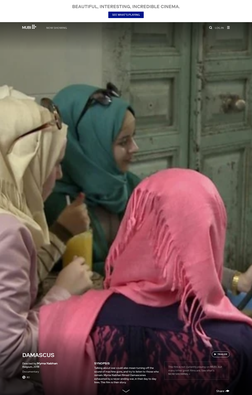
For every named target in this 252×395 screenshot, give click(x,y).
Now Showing (56, 27)
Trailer (222, 354)
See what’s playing (126, 14)
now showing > (179, 374)
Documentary (30, 371)
